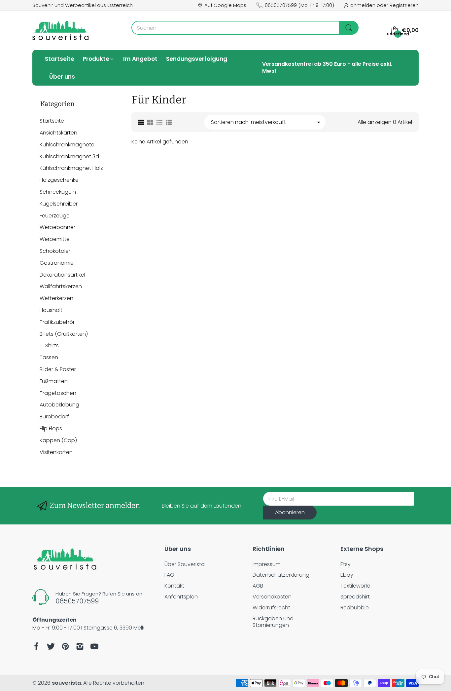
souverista (66, 683)
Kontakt (174, 586)
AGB (258, 586)
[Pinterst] (65, 646)
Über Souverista (184, 564)
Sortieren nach (230, 122)
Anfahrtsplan (181, 596)
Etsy (345, 564)
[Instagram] (80, 646)
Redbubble (354, 607)
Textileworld (355, 586)
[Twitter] (51, 646)
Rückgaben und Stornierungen (273, 622)
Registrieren (404, 5)
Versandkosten (272, 596)
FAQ (169, 575)
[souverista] (60, 30)
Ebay (346, 575)
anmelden (363, 5)
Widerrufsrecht (271, 607)
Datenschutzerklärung (281, 575)
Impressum (267, 564)
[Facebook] (36, 646)
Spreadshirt (355, 596)
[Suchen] (349, 28)
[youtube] (94, 646)
